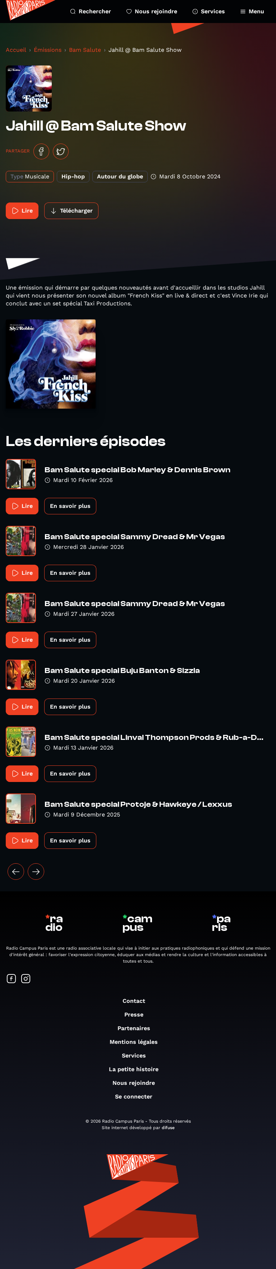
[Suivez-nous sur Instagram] (26, 979)
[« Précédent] (16, 871)
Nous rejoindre (156, 11)
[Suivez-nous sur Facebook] (11, 979)
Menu (256, 11)
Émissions (47, 49)
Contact (134, 1000)
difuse (168, 1127)
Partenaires (134, 1028)
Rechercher (95, 11)
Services (213, 11)
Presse (133, 1014)
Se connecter (133, 1096)
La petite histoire (133, 1069)
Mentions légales (134, 1041)
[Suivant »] (36, 871)
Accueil (16, 49)
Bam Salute (85, 49)
